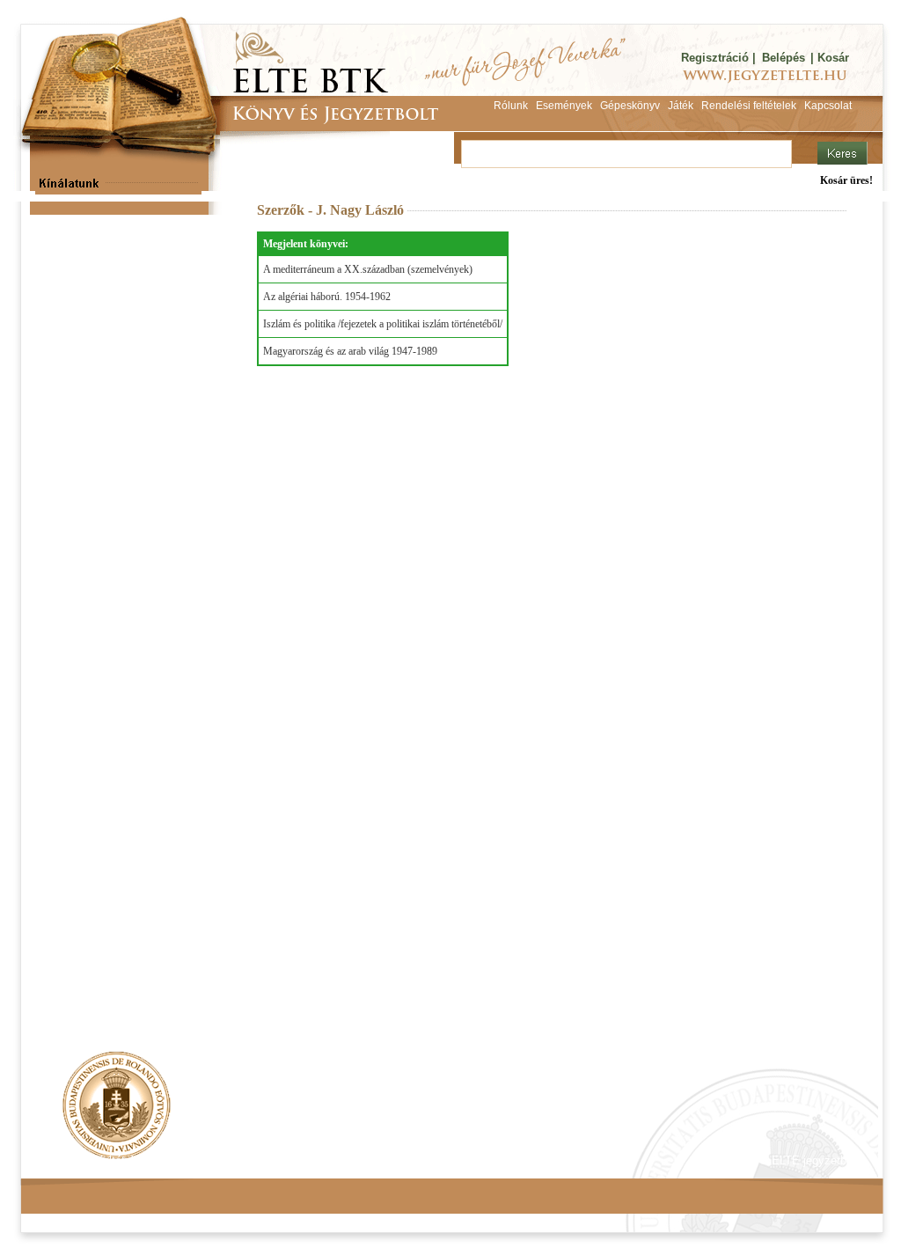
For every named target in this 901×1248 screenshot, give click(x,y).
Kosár (833, 57)
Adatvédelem (199, 1160)
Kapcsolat (279, 1160)
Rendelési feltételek (96, 1160)
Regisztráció (715, 57)
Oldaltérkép (355, 1160)
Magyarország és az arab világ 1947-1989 (350, 351)
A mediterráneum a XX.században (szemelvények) (367, 269)
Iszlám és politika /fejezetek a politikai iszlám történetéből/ (382, 324)
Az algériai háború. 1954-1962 (327, 296)
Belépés (783, 57)
